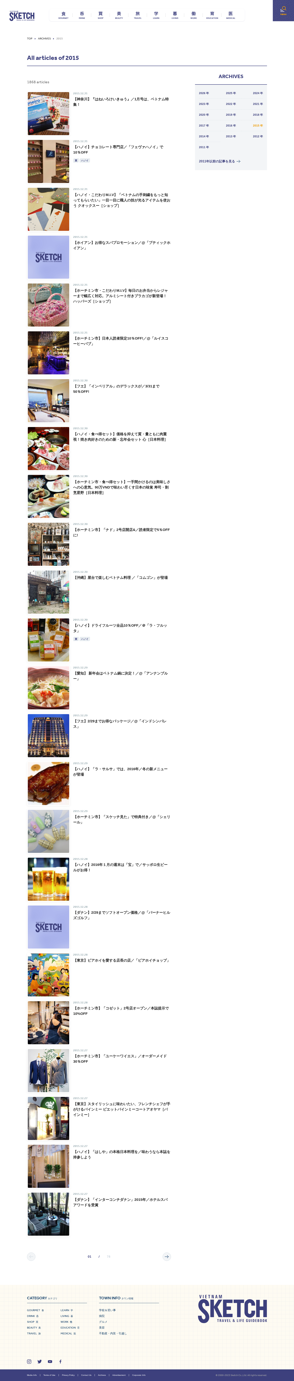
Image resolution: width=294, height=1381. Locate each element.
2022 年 (231, 104)
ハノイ (84, 160)
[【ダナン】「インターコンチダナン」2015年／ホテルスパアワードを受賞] (48, 1214)
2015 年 (258, 125)
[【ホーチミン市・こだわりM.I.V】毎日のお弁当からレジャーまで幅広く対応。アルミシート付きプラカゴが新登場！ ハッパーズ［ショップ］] (48, 305)
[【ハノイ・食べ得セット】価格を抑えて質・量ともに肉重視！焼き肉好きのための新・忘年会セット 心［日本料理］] (48, 448)
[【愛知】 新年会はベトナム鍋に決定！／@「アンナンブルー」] (48, 687)
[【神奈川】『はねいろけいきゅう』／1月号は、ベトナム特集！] (48, 113)
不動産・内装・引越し (113, 1333)
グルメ (103, 1321)
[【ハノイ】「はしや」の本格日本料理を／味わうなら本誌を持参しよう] (48, 1166)
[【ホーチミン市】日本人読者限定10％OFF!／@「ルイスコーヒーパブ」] (48, 353)
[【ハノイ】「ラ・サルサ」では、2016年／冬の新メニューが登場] (48, 783)
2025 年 (231, 93)
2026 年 (204, 93)
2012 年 (258, 136)
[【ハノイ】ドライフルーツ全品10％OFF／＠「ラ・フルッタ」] (48, 640)
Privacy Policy (68, 1375)
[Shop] (100, 15)
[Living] (175, 15)
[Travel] (137, 15)
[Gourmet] (63, 15)
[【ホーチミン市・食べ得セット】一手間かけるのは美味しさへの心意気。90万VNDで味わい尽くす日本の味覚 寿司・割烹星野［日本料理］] (48, 496)
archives (44, 38)
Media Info (32, 1375)
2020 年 (204, 114)
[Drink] (82, 15)
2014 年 (204, 136)
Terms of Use (49, 1375)
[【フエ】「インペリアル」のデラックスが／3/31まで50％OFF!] (48, 400)
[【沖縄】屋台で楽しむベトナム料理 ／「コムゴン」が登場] (48, 592)
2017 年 (204, 125)
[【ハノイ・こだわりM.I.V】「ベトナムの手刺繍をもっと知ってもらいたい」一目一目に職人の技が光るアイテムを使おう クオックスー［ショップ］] (48, 209)
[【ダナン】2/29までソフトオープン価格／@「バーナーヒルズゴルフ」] (48, 927)
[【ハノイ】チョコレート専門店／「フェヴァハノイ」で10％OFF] (48, 161)
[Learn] (156, 15)
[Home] (21, 16)
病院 (102, 1316)
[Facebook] (60, 1361)
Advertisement (119, 1375)
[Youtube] (50, 1361)
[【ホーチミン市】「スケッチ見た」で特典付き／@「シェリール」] (48, 831)
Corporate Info (139, 1375)
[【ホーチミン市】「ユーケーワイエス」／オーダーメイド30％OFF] (48, 1070)
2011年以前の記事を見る (217, 161)
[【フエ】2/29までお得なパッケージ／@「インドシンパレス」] (48, 735)
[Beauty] (119, 15)
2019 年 (231, 114)
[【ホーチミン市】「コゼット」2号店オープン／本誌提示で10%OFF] (48, 1022)
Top (29, 38)
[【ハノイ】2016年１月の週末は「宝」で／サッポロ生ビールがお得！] (48, 879)
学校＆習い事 (107, 1310)
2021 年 (258, 104)
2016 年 (231, 125)
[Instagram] (29, 1361)
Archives (102, 1375)
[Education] (212, 15)
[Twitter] (39, 1361)
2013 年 (231, 136)
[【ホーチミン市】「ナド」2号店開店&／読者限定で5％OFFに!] (48, 544)
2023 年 (204, 104)
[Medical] (230, 15)
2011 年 (204, 147)
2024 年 (258, 93)
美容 (102, 1327)
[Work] (193, 15)
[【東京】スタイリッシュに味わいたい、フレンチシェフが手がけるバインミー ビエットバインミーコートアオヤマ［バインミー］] (48, 1118)
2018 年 (258, 114)
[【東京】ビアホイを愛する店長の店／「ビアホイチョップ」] (48, 975)
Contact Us (86, 1375)
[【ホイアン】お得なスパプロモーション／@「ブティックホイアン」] (48, 257)
